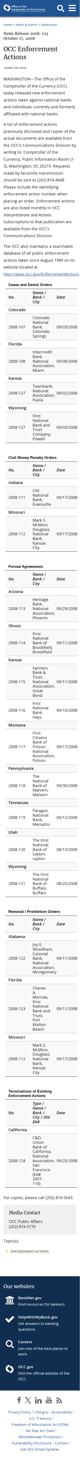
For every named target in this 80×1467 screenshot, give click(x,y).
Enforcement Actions (30, 1251)
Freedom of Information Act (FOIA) (40, 1424)
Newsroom (49, 25)
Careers (25, 1341)
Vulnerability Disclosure (31, 1443)
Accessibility (62, 1412)
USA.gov (41, 1412)
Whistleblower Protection (40, 1437)
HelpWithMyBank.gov (38, 1317)
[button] (60, 8)
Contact (61, 1443)
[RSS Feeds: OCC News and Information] (59, 1401)
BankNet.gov (29, 1297)
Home (8, 25)
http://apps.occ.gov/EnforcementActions (41, 274)
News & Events (27, 25)
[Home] (11, 1319)
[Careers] (11, 1344)
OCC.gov (25, 1366)
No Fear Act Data (40, 1430)
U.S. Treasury (40, 1418)
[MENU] (72, 8)
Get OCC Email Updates (39, 1449)
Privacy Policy (19, 1412)
